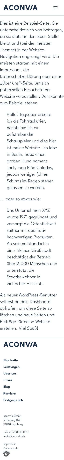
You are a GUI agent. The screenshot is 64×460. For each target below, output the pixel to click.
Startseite (10, 360)
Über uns (10, 373)
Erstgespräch (13, 400)
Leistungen (11, 367)
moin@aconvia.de (14, 436)
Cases (7, 380)
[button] (6, 454)
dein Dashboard (35, 302)
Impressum (9, 444)
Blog (6, 386)
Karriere (9, 393)
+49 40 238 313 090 (15, 432)
